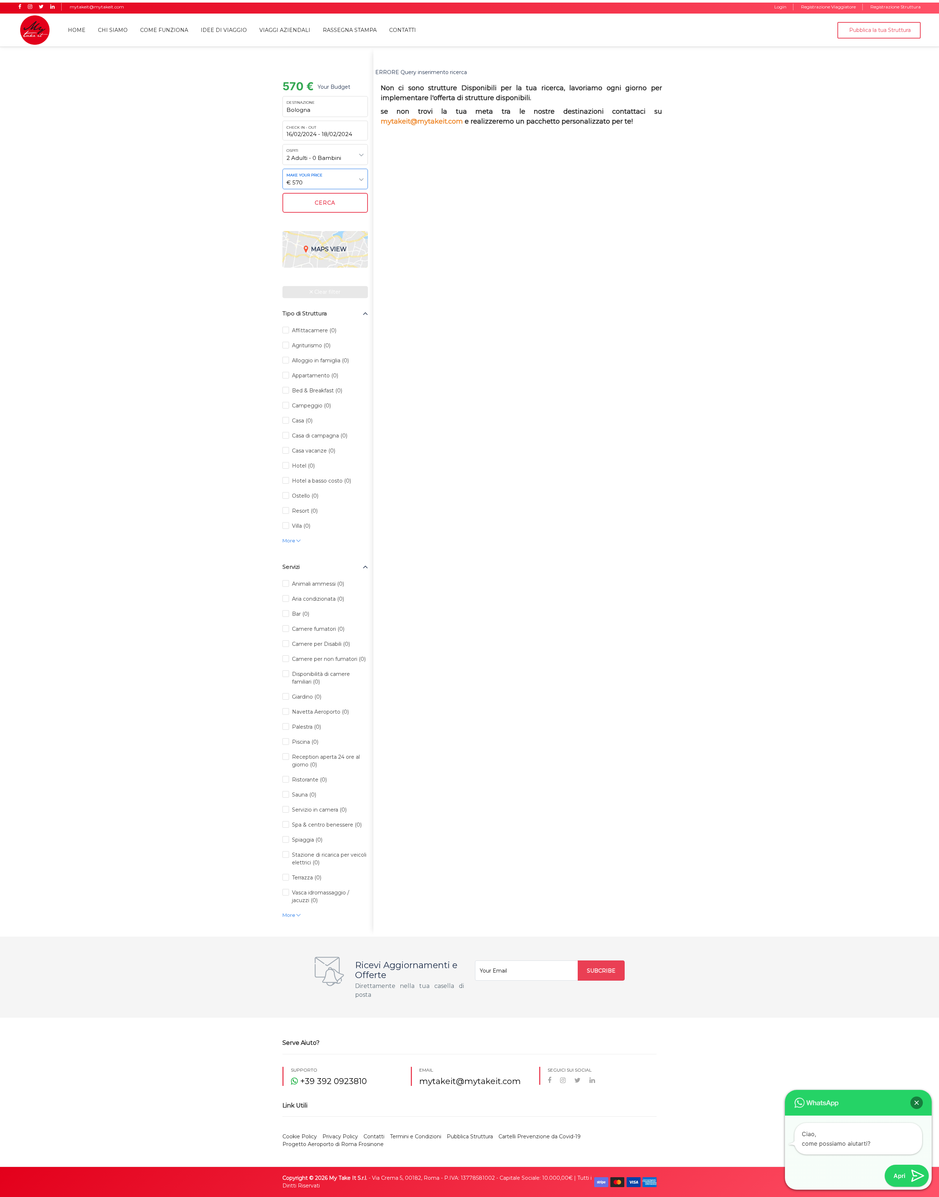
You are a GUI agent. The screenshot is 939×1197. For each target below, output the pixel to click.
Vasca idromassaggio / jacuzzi (320, 896)
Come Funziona (164, 30)
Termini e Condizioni (415, 1136)
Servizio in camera (319, 809)
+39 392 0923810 (332, 1081)
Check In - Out (301, 127)
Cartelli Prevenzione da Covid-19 (539, 1136)
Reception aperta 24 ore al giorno (326, 761)
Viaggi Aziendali (284, 30)
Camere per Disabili (321, 644)
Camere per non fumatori (329, 659)
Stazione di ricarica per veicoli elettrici (329, 859)
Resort (305, 511)
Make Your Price (304, 175)
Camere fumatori (318, 629)
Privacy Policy (340, 1136)
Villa (301, 526)
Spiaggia (307, 840)
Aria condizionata (318, 599)
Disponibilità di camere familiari (321, 678)
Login (780, 7)
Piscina (305, 742)
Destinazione (300, 102)
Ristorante (309, 779)
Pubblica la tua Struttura (880, 30)
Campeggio (311, 405)
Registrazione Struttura (895, 7)
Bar (300, 614)
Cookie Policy (299, 1136)
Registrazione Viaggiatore (828, 7)
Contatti (402, 30)
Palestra (306, 727)
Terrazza (306, 877)
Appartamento (315, 375)
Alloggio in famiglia (320, 360)
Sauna (304, 794)
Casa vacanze (313, 450)
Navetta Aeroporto (320, 712)
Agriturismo (311, 345)
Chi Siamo (113, 30)
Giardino (306, 696)
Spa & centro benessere (327, 824)
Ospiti (292, 150)
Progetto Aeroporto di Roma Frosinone (333, 1144)
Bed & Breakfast (317, 390)
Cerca (325, 203)
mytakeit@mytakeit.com (97, 7)
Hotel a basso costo (321, 480)
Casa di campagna (319, 435)
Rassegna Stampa (350, 30)
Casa (302, 420)
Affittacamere (314, 330)
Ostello (305, 496)
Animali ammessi (318, 584)
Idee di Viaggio (224, 30)
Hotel (303, 465)
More (289, 540)
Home (76, 30)
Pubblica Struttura (470, 1136)
